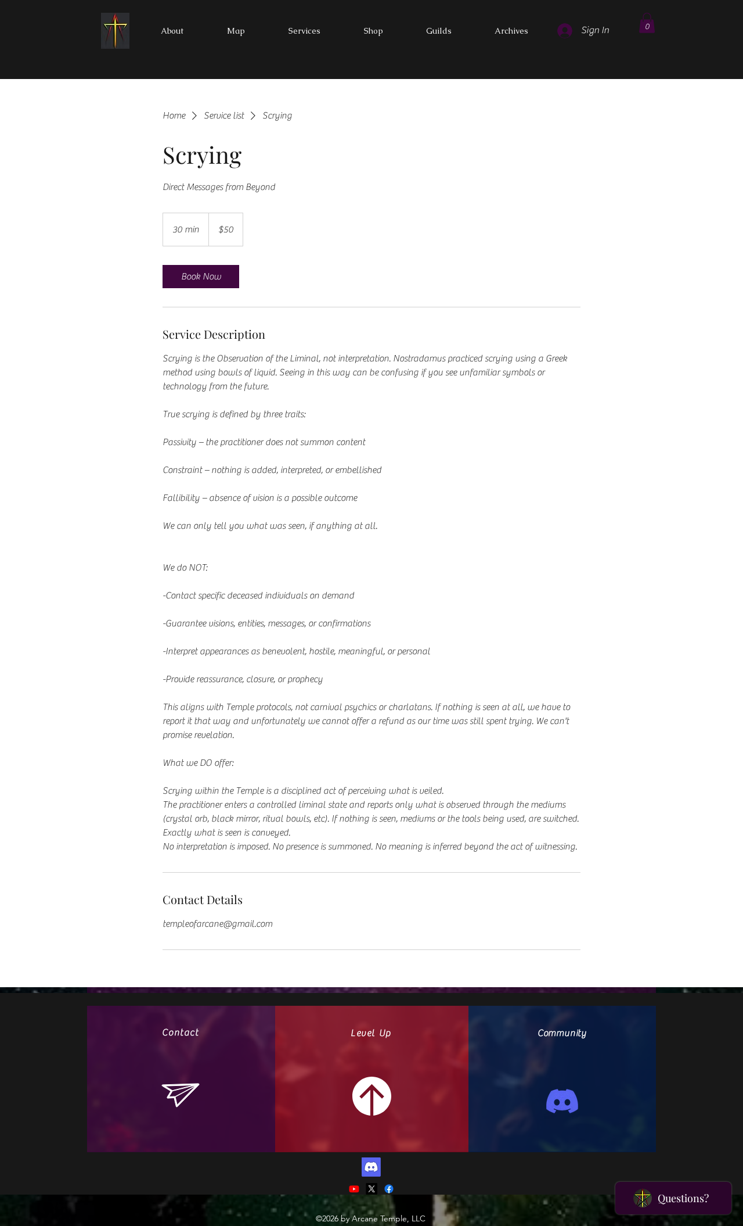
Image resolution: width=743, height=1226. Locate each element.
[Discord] (562, 1101)
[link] (201, 276)
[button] (647, 23)
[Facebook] (389, 1189)
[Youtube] (354, 1189)
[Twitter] (371, 1189)
